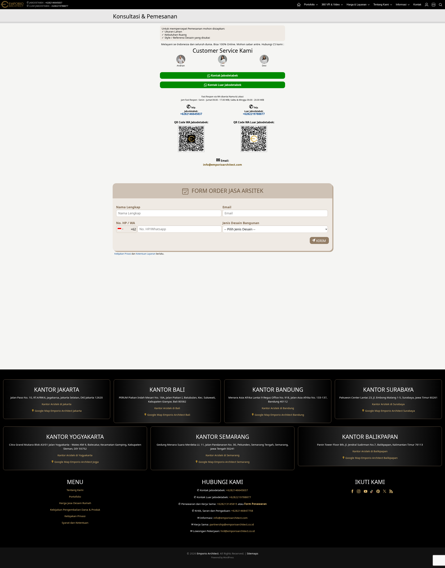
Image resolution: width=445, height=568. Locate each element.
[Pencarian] (440, 5)
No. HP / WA (125, 223)
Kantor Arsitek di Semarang (222, 455)
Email (226, 207)
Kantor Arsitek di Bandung (278, 408)
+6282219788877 (59, 6)
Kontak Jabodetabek (224, 75)
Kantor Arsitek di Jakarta (56, 404)
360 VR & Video (331, 4)
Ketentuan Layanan (146, 253)
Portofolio (309, 4)
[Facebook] (353, 492)
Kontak (417, 4)
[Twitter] (385, 493)
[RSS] (391, 492)
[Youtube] (366, 492)
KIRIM (321, 240)
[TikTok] (372, 492)
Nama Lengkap (128, 207)
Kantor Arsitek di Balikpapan (370, 451)
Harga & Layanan (357, 4)
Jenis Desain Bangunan (240, 223)
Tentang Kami (381, 4)
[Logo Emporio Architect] (12, 4)
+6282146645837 (53, 2)
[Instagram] (359, 492)
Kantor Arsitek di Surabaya (388, 404)
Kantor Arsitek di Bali (167, 408)
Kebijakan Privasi (122, 253)
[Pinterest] (378, 492)
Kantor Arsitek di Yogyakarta (75, 455)
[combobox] (120, 229)
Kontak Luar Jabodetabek (224, 85)
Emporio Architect (208, 553)
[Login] (426, 5)
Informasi (401, 4)
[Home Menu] (298, 5)
